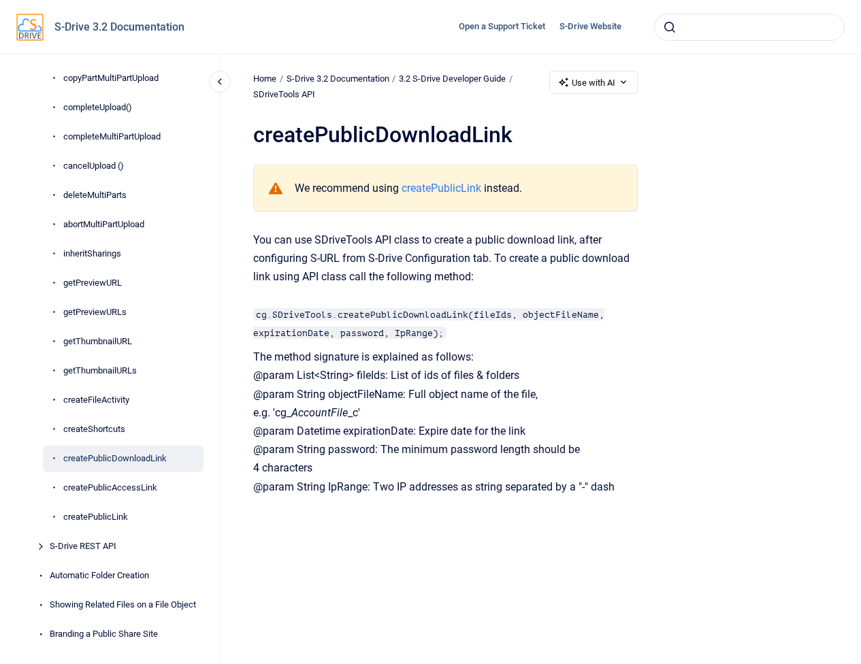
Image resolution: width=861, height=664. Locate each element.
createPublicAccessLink (110, 487)
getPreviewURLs (95, 312)
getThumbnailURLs (100, 370)
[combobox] (749, 27)
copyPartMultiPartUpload (111, 78)
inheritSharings (92, 253)
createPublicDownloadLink (115, 458)
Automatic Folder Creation (99, 575)
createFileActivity (96, 400)
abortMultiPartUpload (103, 224)
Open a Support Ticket (502, 26)
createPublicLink (95, 517)
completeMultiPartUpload (112, 136)
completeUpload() (97, 107)
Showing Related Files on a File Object (123, 604)
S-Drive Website (590, 26)
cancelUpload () (93, 166)
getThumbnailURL (97, 341)
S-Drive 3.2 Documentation (119, 26)
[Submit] (670, 27)
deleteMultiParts (95, 195)
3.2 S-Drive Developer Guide (452, 78)
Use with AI (593, 83)
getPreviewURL (92, 283)
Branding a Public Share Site (104, 634)
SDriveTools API (284, 94)
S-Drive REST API (83, 546)
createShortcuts (94, 429)
